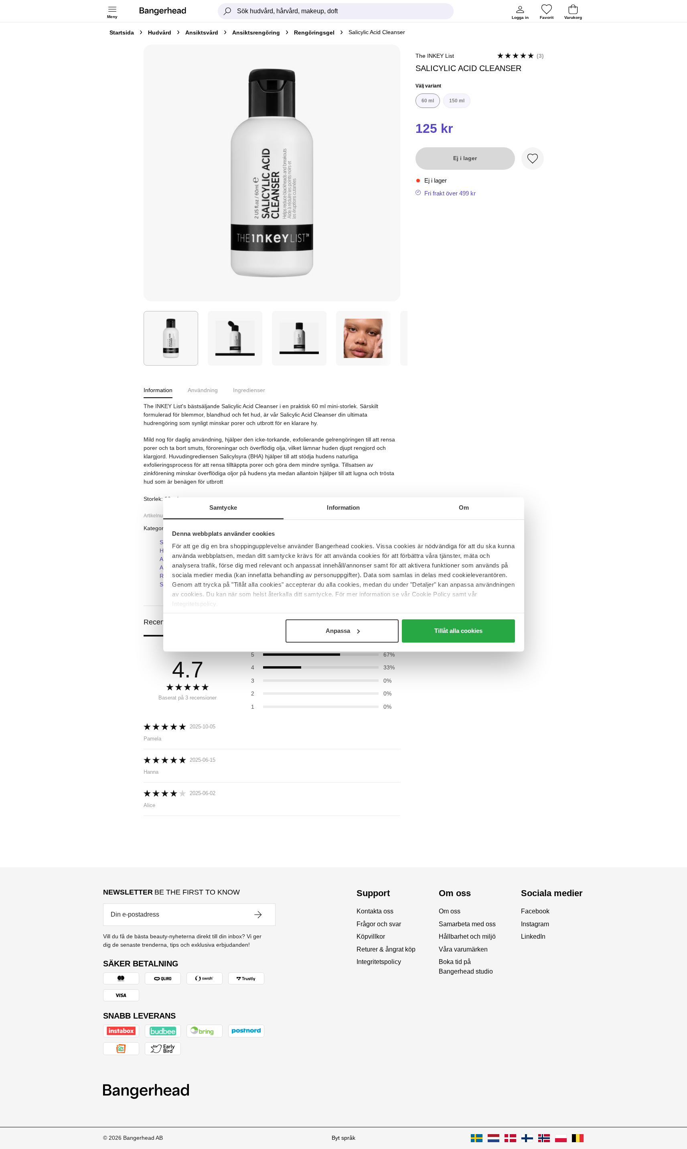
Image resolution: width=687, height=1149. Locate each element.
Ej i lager (465, 158)
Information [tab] (343, 507)
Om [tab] (464, 507)
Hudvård (159, 32)
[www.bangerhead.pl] (560, 1138)
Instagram (535, 924)
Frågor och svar (379, 924)
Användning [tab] (203, 390)
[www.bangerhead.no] (544, 1138)
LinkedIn (533, 936)
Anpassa (338, 630)
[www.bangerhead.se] (476, 1138)
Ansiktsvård (201, 32)
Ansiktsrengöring (256, 32)
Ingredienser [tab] (249, 390)
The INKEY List (434, 56)
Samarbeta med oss (467, 924)
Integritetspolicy (379, 961)
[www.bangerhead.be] (577, 1138)
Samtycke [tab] (223, 507)
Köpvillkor (371, 936)
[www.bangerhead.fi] (527, 1138)
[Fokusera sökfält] (227, 11)
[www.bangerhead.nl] (493, 1138)
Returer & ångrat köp (386, 949)
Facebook (535, 911)
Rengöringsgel (314, 32)
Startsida (121, 32)
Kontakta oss (375, 911)
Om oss (449, 911)
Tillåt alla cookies (458, 630)
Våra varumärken (463, 949)
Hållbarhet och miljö (467, 936)
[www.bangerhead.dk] (510, 1138)
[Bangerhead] (169, 11)
